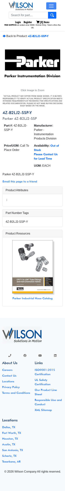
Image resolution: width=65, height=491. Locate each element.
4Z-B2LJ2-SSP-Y (38, 36)
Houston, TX (10, 438)
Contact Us (9, 375)
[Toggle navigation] (51, 5)
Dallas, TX (8, 427)
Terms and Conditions (16, 393)
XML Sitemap (43, 410)
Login (17, 22)
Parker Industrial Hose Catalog (32, 298)
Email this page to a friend (20, 181)
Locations (8, 381)
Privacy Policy (11, 387)
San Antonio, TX (12, 450)
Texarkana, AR (11, 461)
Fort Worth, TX (11, 433)
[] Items (44, 22)
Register (28, 22)
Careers (7, 370)
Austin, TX (8, 444)
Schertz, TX (9, 456)
